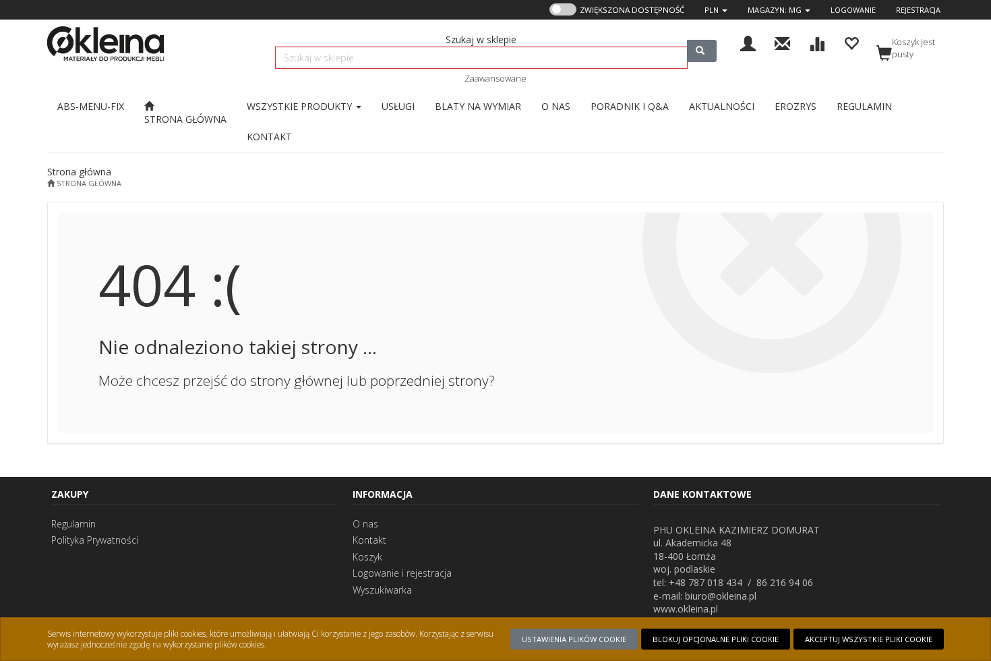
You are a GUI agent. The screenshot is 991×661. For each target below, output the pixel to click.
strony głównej (296, 380)
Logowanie (853, 10)
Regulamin (73, 523)
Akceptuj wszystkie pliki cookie (868, 639)
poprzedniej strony (429, 380)
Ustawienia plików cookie (574, 639)
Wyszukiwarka (382, 589)
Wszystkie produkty (301, 106)
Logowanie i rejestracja (402, 573)
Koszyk (367, 556)
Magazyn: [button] (775, 10)
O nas (365, 523)
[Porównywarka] (816, 42)
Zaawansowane (495, 78)
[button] (716, 10)
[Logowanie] (747, 42)
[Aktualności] (782, 42)
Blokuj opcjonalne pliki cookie (716, 639)
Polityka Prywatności (94, 540)
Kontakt (369, 540)
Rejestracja (918, 10)
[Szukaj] (702, 51)
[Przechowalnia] (851, 42)
